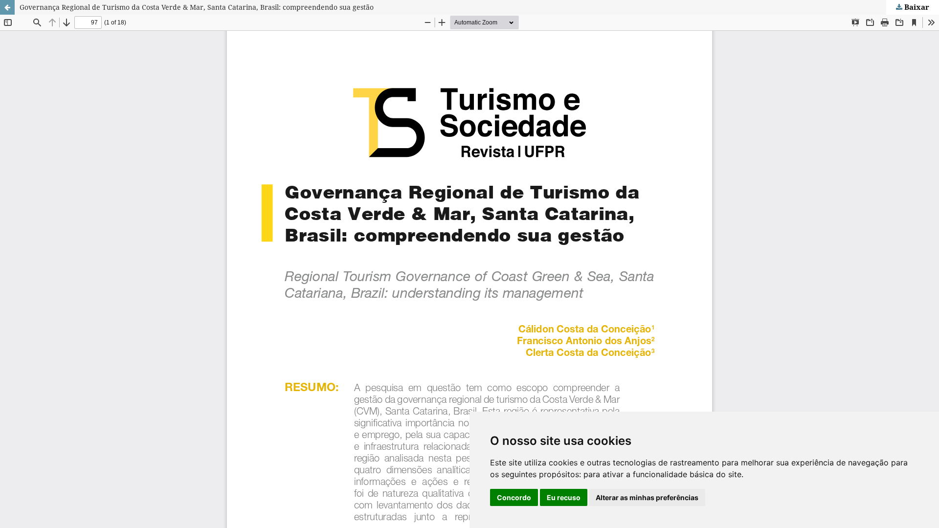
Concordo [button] (514, 497)
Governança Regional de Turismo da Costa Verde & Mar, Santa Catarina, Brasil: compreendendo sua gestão (197, 7)
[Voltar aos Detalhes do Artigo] (7, 7)
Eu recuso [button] (564, 497)
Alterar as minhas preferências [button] (647, 497)
